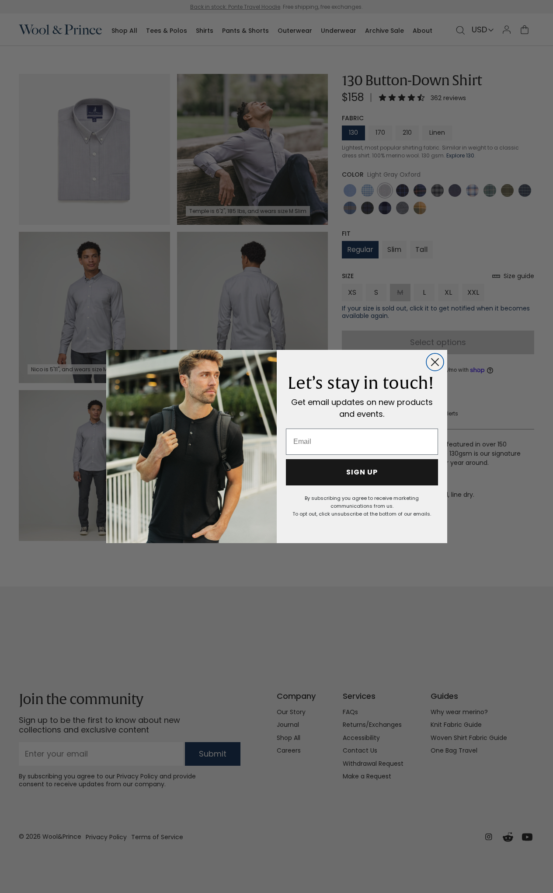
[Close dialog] (435, 362)
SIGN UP (362, 472)
